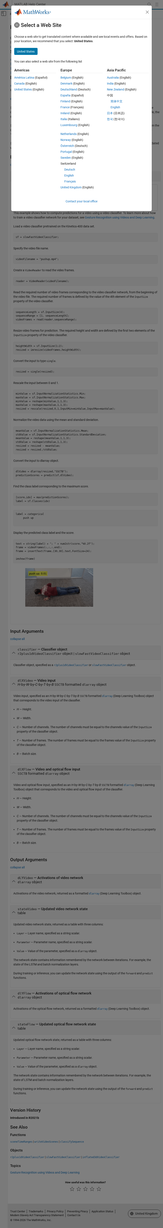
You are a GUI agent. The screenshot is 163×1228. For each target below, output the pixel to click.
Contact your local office (81, 201)
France (65, 107)
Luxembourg (68, 125)
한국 (110, 119)
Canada (19, 83)
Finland (65, 101)
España (65, 95)
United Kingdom (71, 187)
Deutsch (69, 169)
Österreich (67, 145)
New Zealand (115, 89)
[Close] (147, 12)
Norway (65, 140)
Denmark (66, 83)
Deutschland (68, 89)
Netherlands (68, 134)
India (110, 83)
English (69, 175)
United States (23, 89)
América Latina (24, 77)
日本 (110, 113)
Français (70, 181)
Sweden (65, 157)
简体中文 (116, 101)
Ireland (65, 113)
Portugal (66, 151)
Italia (63, 119)
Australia (113, 77)
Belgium (65, 77)
